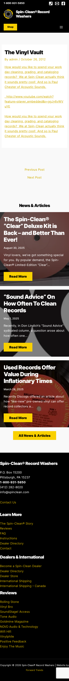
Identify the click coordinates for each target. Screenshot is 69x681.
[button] (10, 27)
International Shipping (15, 581)
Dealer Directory (12, 543)
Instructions (8, 538)
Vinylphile (7, 636)
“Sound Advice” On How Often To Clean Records (30, 303)
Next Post (34, 177)
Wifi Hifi (5, 631)
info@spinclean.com (14, 492)
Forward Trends (34, 670)
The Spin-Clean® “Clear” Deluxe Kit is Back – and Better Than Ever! (34, 229)
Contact (5, 548)
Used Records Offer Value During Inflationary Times (29, 374)
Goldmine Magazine (14, 621)
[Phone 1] (51, 3)
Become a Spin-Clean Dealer (21, 566)
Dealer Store (9, 576)
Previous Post (35, 169)
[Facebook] (63, 3)
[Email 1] (57, 3)
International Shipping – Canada (23, 586)
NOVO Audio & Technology (19, 626)
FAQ (3, 533)
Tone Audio (8, 616)
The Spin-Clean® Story (16, 523)
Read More (18, 276)
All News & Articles (35, 435)
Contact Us (8, 502)
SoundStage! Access (15, 611)
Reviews (6, 528)
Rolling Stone (9, 602)
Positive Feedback (13, 641)
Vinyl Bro (6, 607)
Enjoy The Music (12, 646)
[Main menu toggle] (61, 27)
